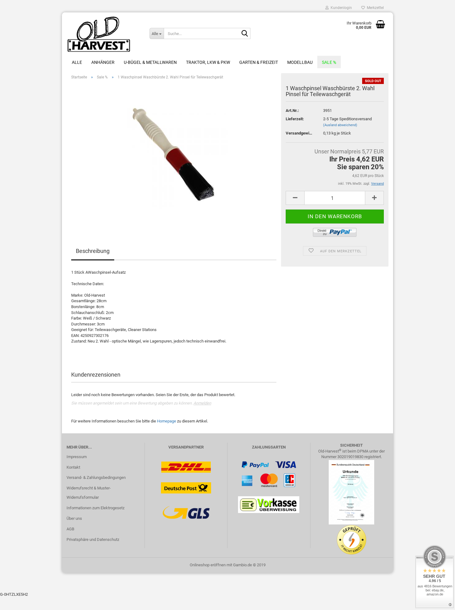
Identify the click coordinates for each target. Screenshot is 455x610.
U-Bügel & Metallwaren (150, 62)
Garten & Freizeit (258, 62)
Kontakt (73, 467)
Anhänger (103, 62)
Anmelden (202, 403)
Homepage (166, 421)
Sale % (329, 62)
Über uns (74, 518)
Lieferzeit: (295, 119)
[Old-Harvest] (103, 34)
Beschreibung (93, 251)
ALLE (77, 62)
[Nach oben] (438, 600)
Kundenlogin (340, 8)
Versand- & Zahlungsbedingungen (96, 477)
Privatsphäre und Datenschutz (93, 539)
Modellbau (300, 62)
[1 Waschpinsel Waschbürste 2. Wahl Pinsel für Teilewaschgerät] (174, 154)
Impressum (77, 456)
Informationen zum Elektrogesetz (95, 508)
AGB (70, 529)
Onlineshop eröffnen (208, 565)
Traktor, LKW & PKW (208, 62)
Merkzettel (374, 8)
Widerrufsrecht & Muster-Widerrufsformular (89, 493)
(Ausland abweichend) (340, 125)
